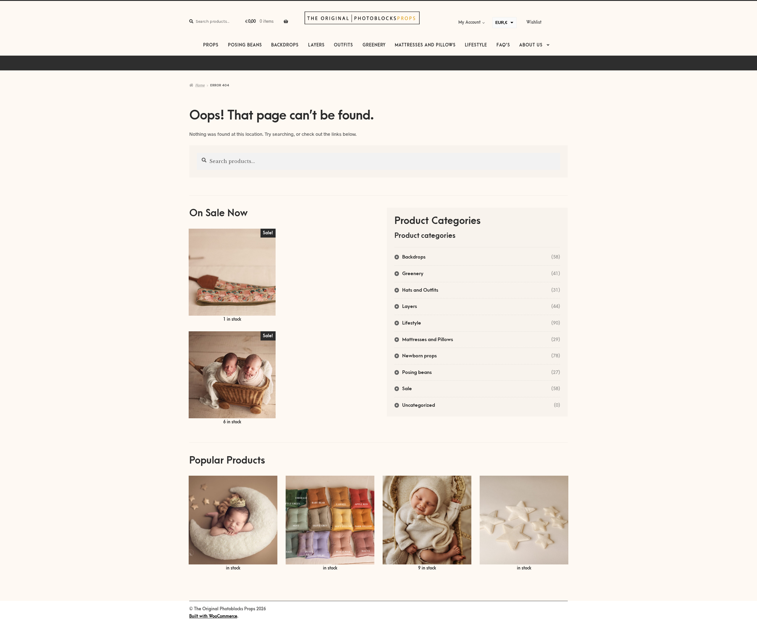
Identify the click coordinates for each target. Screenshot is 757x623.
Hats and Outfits (420, 290)
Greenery (374, 45)
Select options (233, 523)
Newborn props (419, 356)
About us (531, 45)
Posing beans (245, 45)
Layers (316, 45)
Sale (407, 388)
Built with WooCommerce (213, 616)
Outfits (343, 45)
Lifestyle (476, 45)
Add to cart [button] (232, 275)
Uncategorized (418, 405)
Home (200, 85)
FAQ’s (503, 45)
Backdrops (285, 45)
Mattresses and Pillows (425, 45)
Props (211, 45)
